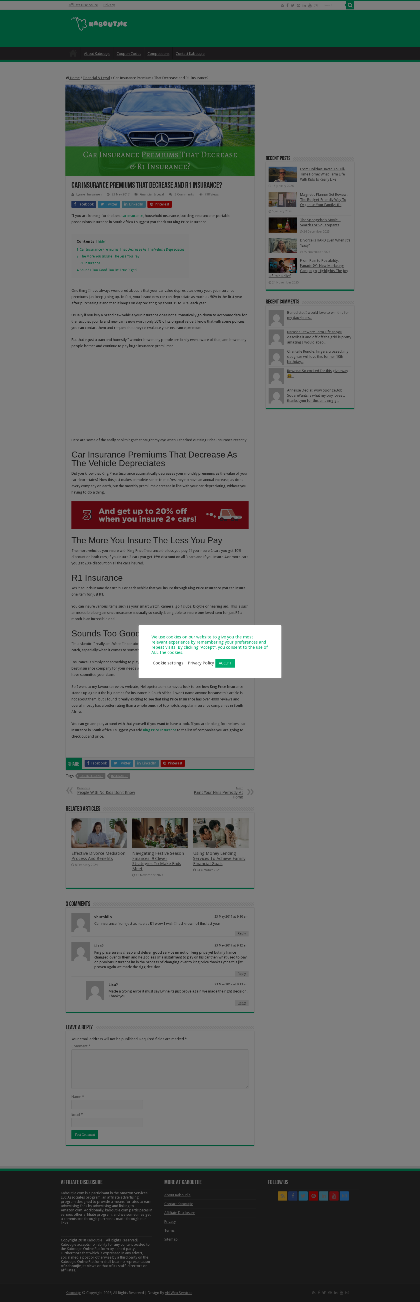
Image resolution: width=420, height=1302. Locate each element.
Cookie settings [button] (168, 663)
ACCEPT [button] (225, 663)
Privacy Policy (201, 663)
